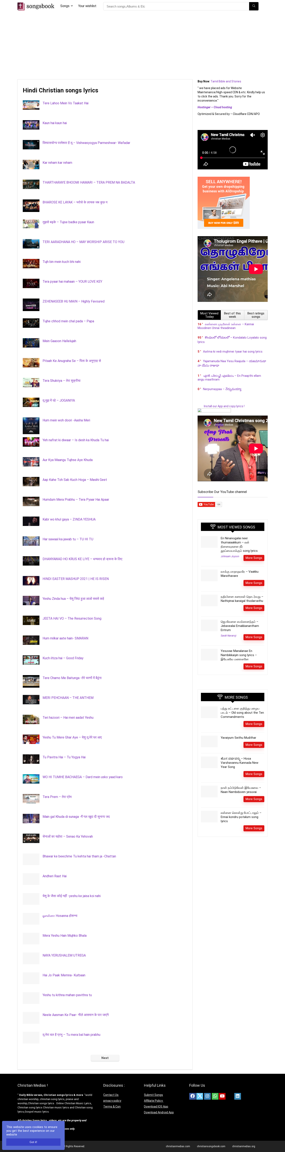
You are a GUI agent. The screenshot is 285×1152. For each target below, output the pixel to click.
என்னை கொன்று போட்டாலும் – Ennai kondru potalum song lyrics (241, 817)
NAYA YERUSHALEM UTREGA (64, 955)
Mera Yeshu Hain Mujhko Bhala (65, 936)
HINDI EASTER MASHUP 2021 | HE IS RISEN (76, 579)
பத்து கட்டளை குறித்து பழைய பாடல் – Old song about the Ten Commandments (242, 713)
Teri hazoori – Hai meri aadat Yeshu (68, 718)
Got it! (33, 1142)
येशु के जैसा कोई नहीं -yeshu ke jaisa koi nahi (72, 896)
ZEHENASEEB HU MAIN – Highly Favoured (74, 301)
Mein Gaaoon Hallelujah (59, 341)
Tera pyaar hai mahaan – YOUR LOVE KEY (72, 282)
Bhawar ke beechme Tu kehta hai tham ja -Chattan (79, 856)
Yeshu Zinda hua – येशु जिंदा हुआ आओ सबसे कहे (73, 599)
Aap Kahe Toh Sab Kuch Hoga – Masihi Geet (75, 480)
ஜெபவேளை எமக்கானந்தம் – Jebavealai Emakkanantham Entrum (240, 626)
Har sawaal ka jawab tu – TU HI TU (68, 539)
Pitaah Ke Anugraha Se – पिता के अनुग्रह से (72, 361)
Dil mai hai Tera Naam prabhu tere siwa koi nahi (76, 1074)
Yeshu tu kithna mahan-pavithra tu (67, 995)
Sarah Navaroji (228, 635)
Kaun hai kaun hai (55, 123)
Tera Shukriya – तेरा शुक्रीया (62, 381)
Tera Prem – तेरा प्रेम (57, 797)
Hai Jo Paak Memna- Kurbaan (64, 975)
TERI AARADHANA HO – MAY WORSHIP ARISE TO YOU (83, 242)
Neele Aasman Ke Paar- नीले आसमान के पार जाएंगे (76, 1015)
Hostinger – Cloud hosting (215, 107)
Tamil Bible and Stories (226, 81)
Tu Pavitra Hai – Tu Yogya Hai (64, 757)
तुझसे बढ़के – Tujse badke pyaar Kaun (68, 222)
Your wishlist (87, 6)
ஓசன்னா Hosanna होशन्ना (60, 916)
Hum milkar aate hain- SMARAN (65, 638)
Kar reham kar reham (57, 163)
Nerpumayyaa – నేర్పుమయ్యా (222, 389)
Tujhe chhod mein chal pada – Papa (68, 321)
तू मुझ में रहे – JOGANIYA (59, 400)
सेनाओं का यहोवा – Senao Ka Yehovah (68, 836)
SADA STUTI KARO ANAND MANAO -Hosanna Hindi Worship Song (91, 1134)
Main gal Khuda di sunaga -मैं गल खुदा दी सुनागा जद (76, 817)
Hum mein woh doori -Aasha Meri (66, 420)
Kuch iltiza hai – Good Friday (63, 658)
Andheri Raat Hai (55, 876)
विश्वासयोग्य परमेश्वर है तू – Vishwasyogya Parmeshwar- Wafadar (86, 143)
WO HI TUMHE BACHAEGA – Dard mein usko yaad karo (83, 777)
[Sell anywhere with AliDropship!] (224, 178)
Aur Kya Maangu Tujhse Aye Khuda (68, 460)
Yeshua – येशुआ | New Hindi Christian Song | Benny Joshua (84, 1114)
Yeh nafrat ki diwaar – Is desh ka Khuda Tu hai (76, 440)
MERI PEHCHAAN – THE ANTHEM (68, 698)
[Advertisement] (142, 44)
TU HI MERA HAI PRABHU (62, 1054)
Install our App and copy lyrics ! (221, 406)
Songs (64, 6)
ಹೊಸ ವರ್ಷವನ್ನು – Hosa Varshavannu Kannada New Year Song (239, 763)
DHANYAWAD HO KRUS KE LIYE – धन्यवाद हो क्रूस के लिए (82, 559)
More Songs (254, 558)
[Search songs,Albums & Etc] (254, 6)
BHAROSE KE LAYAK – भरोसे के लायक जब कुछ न (75, 202)
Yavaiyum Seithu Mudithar (238, 738)
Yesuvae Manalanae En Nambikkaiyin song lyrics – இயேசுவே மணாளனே (239, 655)
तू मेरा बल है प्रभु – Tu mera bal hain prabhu (71, 1035)
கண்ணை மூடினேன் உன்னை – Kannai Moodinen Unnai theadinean (226, 326)
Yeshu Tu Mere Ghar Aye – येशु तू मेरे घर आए (72, 737)
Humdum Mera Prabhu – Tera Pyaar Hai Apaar (76, 500)
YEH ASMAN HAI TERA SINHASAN (68, 1094)
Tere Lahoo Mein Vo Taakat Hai (65, 103)
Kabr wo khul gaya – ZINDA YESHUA (69, 519)
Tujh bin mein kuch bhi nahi (62, 262)
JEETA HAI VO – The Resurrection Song (72, 618)
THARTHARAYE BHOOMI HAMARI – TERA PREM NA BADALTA (89, 182)
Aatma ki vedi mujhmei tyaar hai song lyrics (232, 351)
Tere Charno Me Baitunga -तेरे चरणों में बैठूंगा (72, 678)
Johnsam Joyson (230, 556)
